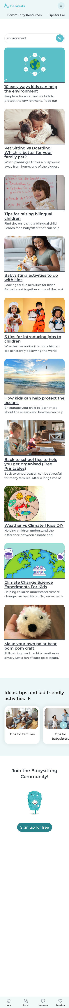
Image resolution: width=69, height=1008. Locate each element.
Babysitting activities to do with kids (31, 277)
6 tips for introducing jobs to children (32, 338)
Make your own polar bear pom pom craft (30, 645)
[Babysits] (14, 5)
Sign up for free (34, 827)
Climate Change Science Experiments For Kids (28, 584)
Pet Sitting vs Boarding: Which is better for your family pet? (28, 152)
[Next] (63, 725)
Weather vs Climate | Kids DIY (33, 525)
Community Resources (24, 15)
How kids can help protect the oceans (34, 400)
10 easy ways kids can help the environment (30, 88)
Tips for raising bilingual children (28, 216)
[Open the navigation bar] (61, 5)
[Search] (60, 38)
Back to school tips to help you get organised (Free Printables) (30, 464)
